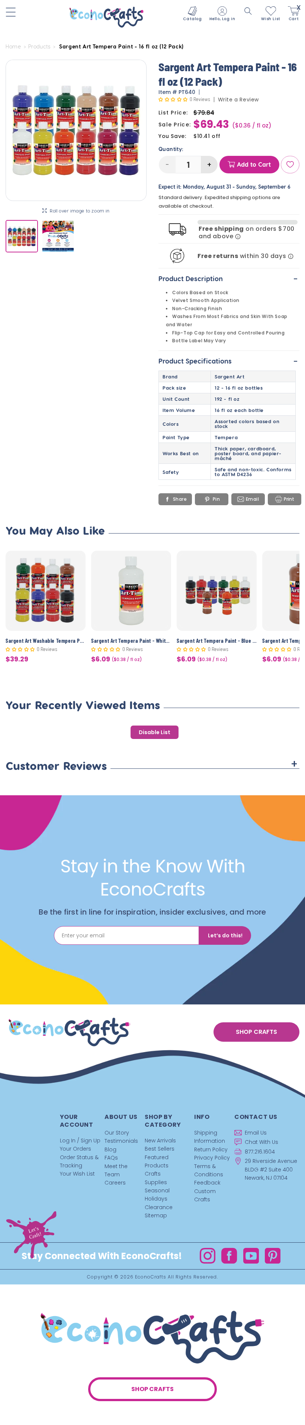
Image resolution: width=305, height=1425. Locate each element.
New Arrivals (160, 1140)
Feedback (207, 1182)
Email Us (256, 1132)
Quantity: (171, 149)
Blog (110, 1149)
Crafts (153, 1173)
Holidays (156, 1198)
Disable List (154, 732)
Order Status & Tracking (79, 1161)
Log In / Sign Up (80, 1140)
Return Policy (211, 1149)
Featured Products (156, 1161)
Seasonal (157, 1190)
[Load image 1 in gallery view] (22, 236)
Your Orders (75, 1148)
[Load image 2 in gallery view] (58, 236)
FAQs (111, 1157)
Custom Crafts (205, 1195)
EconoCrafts (150, 1277)
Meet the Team (116, 1170)
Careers (115, 1182)
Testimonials (121, 1141)
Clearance (159, 1207)
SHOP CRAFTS (256, 1032)
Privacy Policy (212, 1157)
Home (13, 46)
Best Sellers (159, 1148)
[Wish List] (290, 164)
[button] (248, 11)
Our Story (117, 1132)
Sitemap (156, 1215)
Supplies (156, 1182)
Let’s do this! (225, 935)
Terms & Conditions (208, 1170)
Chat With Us (261, 1142)
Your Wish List (77, 1173)
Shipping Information (209, 1137)
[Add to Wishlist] (75, 562)
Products (39, 46)
